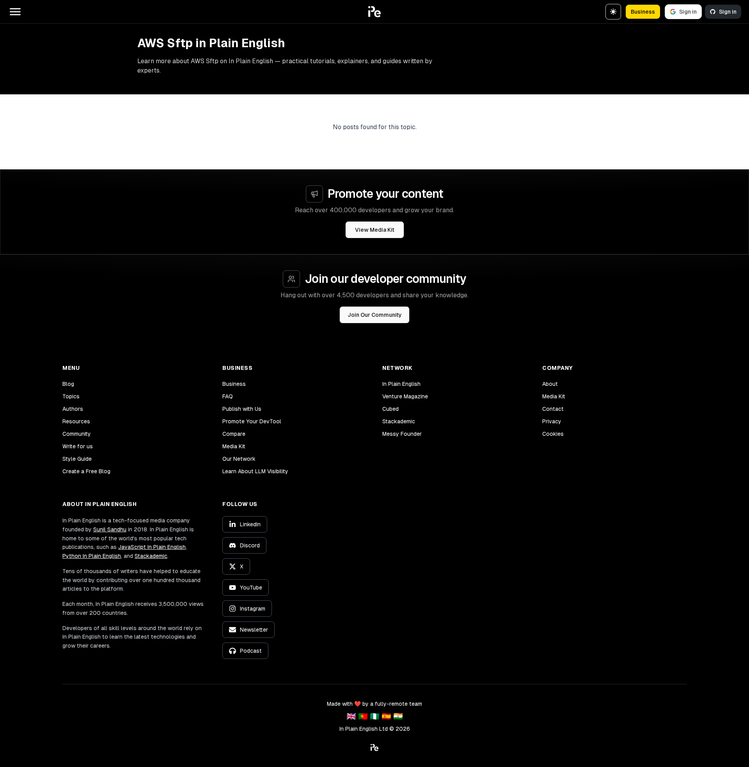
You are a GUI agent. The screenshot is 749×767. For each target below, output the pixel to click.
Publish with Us (241, 409)
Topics (71, 396)
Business (643, 12)
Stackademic (398, 421)
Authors (72, 409)
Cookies (553, 434)
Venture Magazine (405, 396)
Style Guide (77, 459)
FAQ (227, 396)
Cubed (390, 409)
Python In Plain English (91, 556)
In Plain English (401, 384)
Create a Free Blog (86, 471)
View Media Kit (374, 230)
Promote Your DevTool (251, 421)
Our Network (239, 459)
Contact (553, 409)
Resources (76, 421)
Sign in (688, 12)
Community (76, 434)
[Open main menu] (15, 12)
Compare (233, 434)
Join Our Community (375, 315)
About (550, 384)
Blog (68, 384)
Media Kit (233, 446)
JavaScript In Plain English (152, 547)
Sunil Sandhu (109, 529)
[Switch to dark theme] (613, 12)
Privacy (551, 421)
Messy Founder (402, 434)
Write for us (77, 446)
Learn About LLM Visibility (255, 471)
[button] (374, 11)
